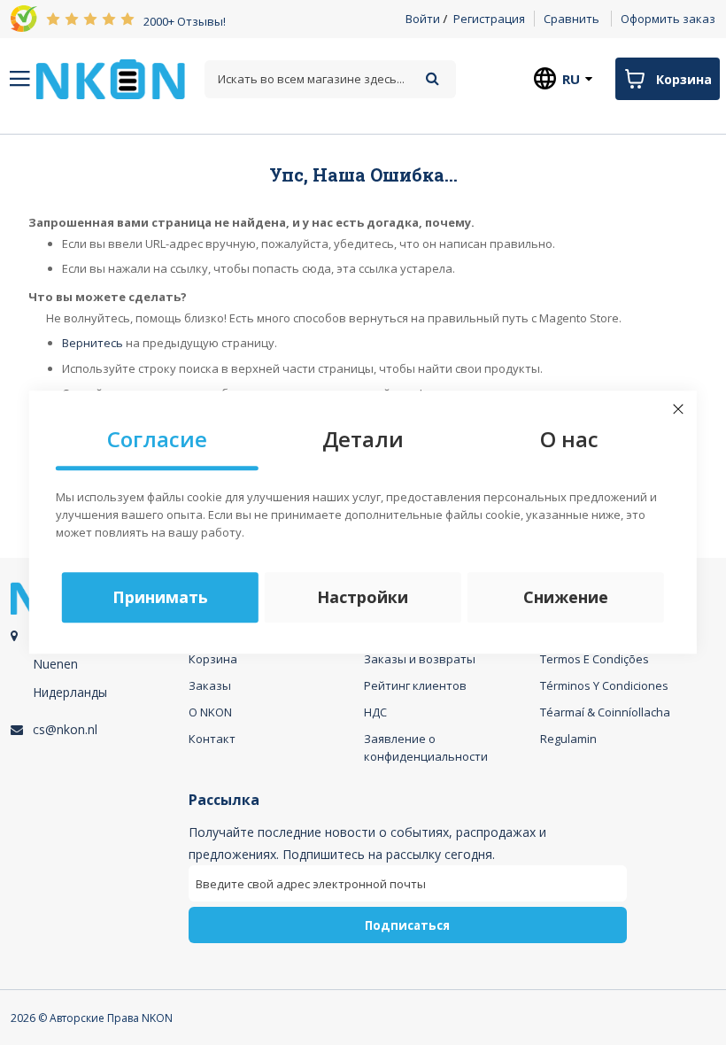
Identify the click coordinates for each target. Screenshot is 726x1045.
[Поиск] (432, 78)
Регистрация (489, 19)
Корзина (213, 659)
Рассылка (224, 800)
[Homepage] (110, 79)
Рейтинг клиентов (415, 685)
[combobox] (329, 79)
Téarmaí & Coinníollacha (605, 712)
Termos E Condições (594, 659)
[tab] (97, 676)
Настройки (362, 597)
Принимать (160, 597)
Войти (422, 19)
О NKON (210, 712)
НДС (375, 712)
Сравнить (571, 19)
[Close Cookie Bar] (678, 409)
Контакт (212, 739)
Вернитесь (92, 343)
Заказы (210, 685)
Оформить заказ (668, 19)
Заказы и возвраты (419, 659)
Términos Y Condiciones (604, 685)
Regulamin (568, 739)
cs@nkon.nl (65, 729)
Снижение (565, 597)
